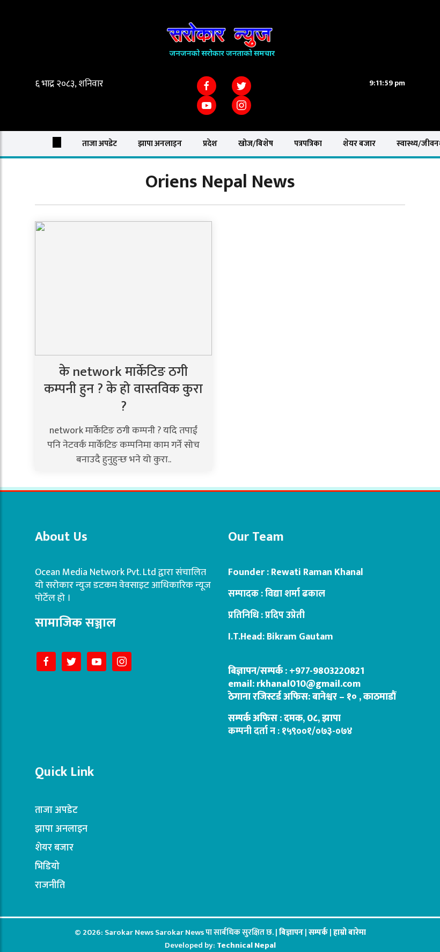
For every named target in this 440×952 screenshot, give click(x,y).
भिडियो (47, 867)
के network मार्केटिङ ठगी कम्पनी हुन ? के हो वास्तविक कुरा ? (123, 389)
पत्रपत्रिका (308, 143)
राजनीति (50, 885)
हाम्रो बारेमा (349, 932)
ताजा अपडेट (99, 143)
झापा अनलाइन (160, 143)
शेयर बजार (359, 143)
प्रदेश (210, 143)
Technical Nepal (246, 945)
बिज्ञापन (291, 932)
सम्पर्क (319, 932)
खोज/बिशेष (255, 143)
